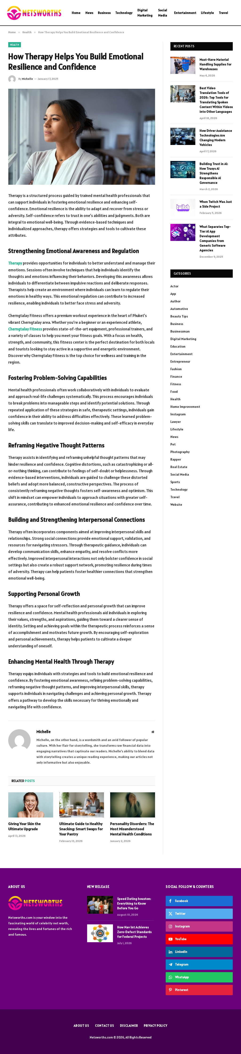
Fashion (176, 369)
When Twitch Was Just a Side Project (216, 204)
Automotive (179, 309)
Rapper (175, 459)
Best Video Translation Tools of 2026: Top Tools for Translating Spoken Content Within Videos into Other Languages (216, 100)
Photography (180, 452)
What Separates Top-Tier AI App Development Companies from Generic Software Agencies (215, 238)
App (173, 294)
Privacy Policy (155, 1026)
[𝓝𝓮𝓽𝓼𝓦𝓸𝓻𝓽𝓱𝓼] (34, 12)
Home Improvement (185, 407)
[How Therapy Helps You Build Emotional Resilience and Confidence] (81, 137)
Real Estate (178, 467)
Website (176, 504)
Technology (124, 13)
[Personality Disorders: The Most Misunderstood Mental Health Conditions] (132, 805)
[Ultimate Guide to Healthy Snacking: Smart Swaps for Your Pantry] (81, 805)
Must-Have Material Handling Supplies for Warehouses (215, 64)
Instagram (178, 414)
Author (175, 301)
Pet (173, 444)
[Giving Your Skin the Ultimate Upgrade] (30, 805)
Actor (174, 286)
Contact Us (104, 1026)
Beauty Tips (179, 316)
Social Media (162, 12)
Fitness (175, 384)
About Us (81, 1026)
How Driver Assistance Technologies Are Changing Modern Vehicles (216, 137)
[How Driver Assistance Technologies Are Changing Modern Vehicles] (182, 136)
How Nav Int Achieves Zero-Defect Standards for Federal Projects (134, 932)
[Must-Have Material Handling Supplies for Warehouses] (182, 65)
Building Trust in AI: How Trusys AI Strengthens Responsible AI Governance (214, 173)
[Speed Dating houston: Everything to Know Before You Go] (100, 905)
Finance (176, 376)
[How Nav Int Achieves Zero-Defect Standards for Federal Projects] (100, 933)
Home (76, 13)
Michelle (27, 78)
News (89, 13)
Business (104, 13)
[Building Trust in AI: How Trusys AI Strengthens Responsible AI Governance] (182, 169)
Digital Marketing (145, 12)
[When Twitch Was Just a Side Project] (182, 207)
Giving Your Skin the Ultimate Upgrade (24, 826)
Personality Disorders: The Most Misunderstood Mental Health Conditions (132, 828)
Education (177, 346)
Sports (175, 482)
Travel (223, 13)
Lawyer (175, 422)
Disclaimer (129, 1026)
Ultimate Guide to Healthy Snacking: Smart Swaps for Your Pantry (81, 828)
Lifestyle (207, 13)
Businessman (180, 331)
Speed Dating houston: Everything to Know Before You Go (134, 903)
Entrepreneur (180, 361)
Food (174, 391)
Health (14, 44)
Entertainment (185, 13)
